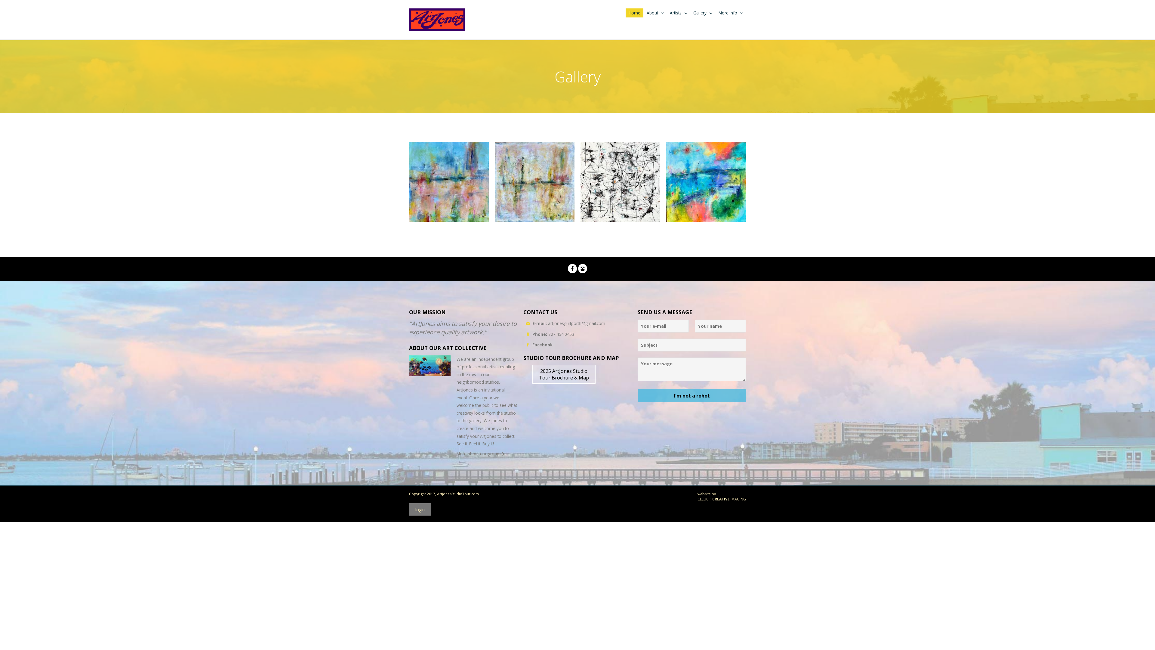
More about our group (478, 454)
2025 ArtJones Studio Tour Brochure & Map (564, 374)
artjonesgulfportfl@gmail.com (568, 323)
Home (634, 13)
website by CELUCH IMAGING (722, 497)
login (420, 509)
